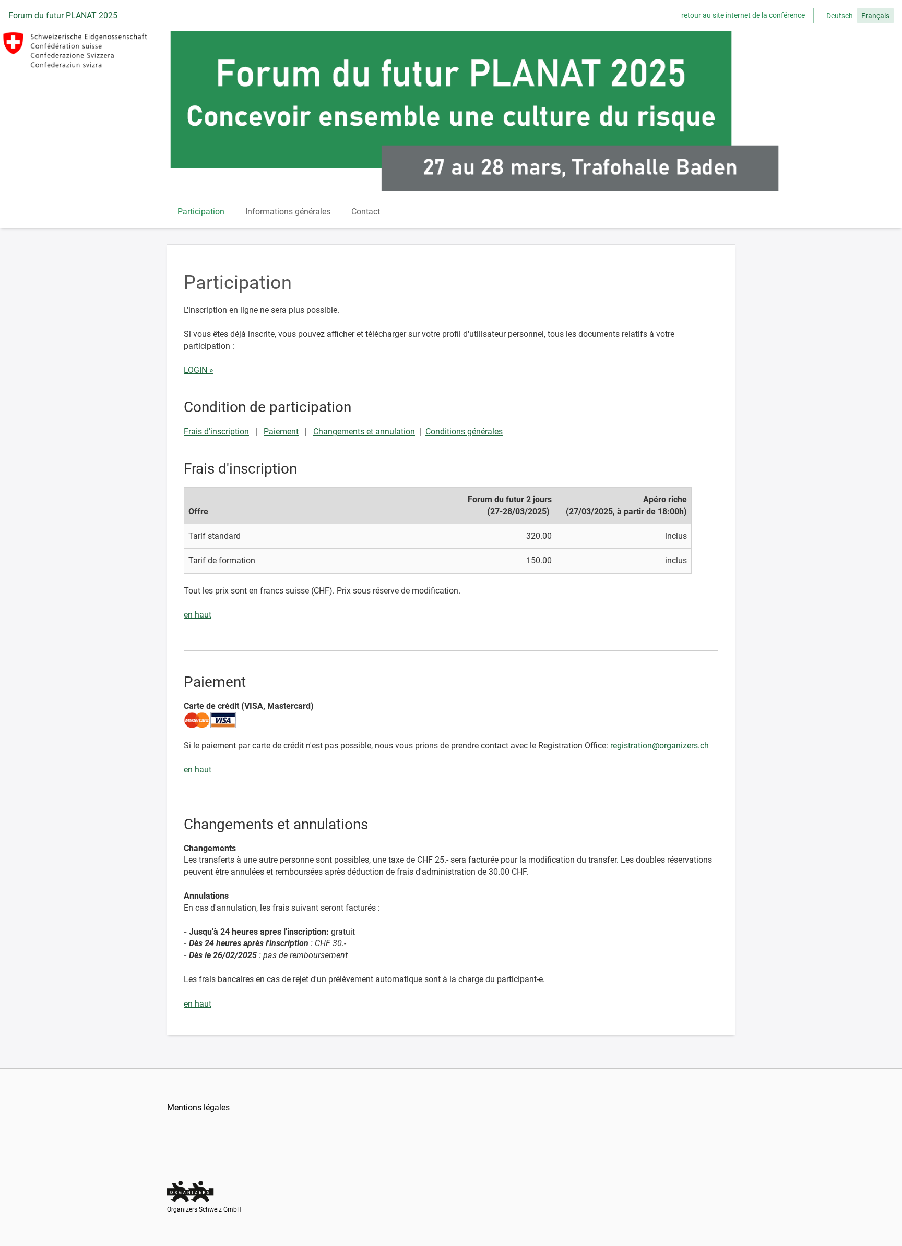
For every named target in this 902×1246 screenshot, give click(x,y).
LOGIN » (198, 370)
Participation (200, 211)
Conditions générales (464, 432)
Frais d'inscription (216, 432)
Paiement (281, 432)
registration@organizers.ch (659, 746)
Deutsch (839, 15)
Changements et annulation (364, 432)
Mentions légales (198, 1107)
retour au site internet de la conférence (743, 15)
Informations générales (287, 211)
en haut (197, 615)
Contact (365, 211)
